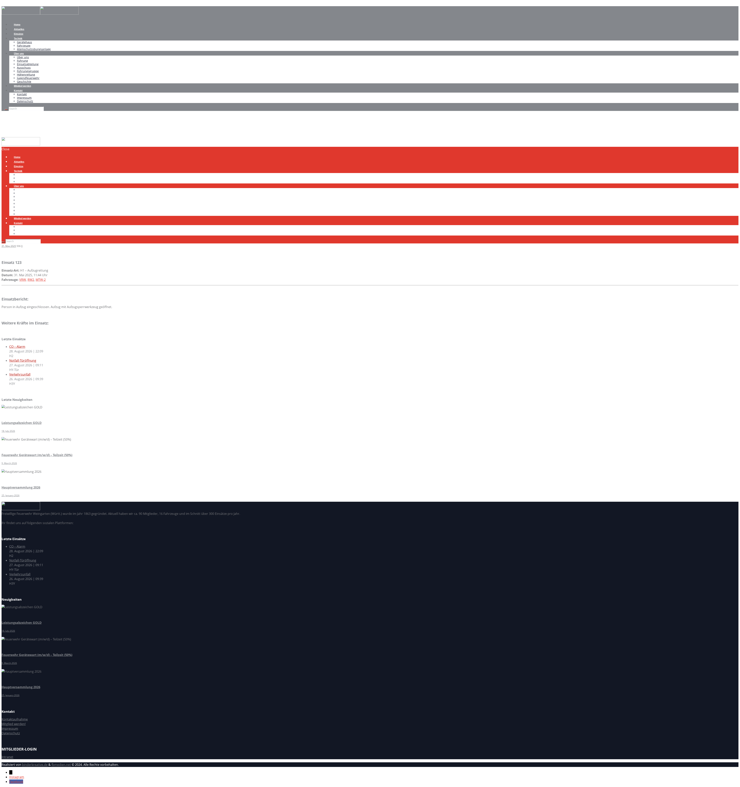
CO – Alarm (17, 347)
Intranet (7, 757)
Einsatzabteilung (28, 64)
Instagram (16, 777)
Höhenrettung (26, 74)
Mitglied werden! (14, 724)
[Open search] (6, 109)
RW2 (31, 280)
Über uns (19, 53)
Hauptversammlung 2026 (21, 487)
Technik (18, 38)
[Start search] (3, 242)
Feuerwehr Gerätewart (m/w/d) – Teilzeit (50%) (37, 455)
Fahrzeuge (23, 45)
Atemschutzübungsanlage (34, 49)
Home (6, 135)
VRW (22, 280)
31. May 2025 (9, 246)
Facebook (16, 781)
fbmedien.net (61, 765)
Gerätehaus (24, 42)
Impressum (24, 98)
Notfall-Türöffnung (22, 360)
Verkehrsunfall (19, 374)
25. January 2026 (10, 495)
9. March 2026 (9, 463)
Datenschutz (25, 101)
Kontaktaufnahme (15, 719)
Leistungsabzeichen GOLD (22, 423)
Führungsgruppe (28, 71)
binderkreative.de (35, 765)
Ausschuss (24, 67)
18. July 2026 (8, 431)
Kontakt (18, 90)
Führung (22, 60)
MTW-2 (41, 280)
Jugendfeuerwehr (28, 78)
